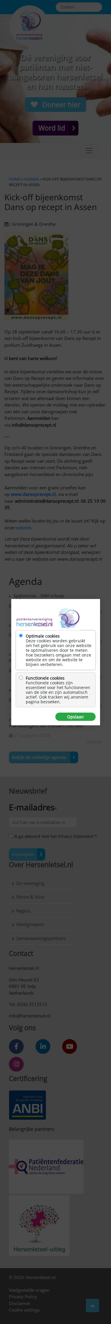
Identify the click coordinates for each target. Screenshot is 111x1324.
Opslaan (75, 716)
